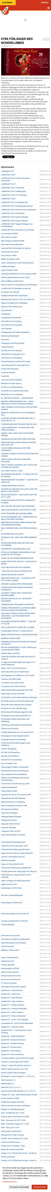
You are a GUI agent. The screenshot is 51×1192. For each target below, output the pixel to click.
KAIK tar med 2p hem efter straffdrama (15, 1106)
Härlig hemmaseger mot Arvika (12, 1102)
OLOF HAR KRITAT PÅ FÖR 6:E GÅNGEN (15, 567)
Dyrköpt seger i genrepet (10, 653)
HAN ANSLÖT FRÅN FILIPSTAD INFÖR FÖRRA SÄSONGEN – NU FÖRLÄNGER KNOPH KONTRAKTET (18, 616)
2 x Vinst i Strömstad (8, 983)
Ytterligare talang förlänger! (11, 817)
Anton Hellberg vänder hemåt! (12, 281)
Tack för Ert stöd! (7, 946)
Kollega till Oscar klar (9, 820)
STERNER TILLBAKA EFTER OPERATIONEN (16, 584)
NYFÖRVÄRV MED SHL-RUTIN (12, 534)
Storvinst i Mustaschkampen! (12, 895)
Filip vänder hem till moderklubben (14, 774)
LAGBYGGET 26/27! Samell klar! (13, 213)
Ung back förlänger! (8, 827)
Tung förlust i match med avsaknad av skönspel (19, 697)
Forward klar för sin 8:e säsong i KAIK (15, 784)
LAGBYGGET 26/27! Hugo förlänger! (14, 221)
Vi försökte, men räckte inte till (12, 683)
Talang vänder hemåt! (9, 791)
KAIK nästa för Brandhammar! (12, 244)
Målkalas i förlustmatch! (10, 950)
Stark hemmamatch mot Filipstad (13, 943)
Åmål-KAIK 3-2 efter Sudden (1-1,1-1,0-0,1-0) (17, 1076)
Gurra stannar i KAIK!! (9, 255)
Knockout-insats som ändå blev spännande (17, 701)
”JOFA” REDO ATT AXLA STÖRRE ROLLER (16, 571)
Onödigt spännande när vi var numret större (17, 732)
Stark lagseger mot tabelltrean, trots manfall (17, 675)
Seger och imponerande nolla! (12, 864)
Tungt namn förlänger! (9, 813)
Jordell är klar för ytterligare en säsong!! (16, 288)
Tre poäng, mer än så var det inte (13, 686)
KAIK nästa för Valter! (9, 237)
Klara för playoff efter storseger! (13, 1073)
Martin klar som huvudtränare (12, 394)
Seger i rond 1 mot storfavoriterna (13, 668)
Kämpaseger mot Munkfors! (11, 903)
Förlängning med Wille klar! (11, 318)
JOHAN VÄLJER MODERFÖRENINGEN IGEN (17, 558)
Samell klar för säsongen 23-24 (12, 354)
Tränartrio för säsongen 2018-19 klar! (15, 1062)
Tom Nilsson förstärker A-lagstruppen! (15, 939)
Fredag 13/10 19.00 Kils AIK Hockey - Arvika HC (18, 1160)
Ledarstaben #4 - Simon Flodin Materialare (17, 1023)
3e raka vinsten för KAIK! (10, 1098)
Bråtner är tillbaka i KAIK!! (10, 259)
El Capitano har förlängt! (10, 292)
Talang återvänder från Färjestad (13, 798)
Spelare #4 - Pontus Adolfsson (12, 1054)
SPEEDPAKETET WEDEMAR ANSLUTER (15, 549)
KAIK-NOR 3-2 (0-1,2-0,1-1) (11, 1087)
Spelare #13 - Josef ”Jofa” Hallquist (14, 1020)
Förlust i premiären (8, 1157)
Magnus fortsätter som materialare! (14, 303)
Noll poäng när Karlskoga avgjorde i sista (16, 712)
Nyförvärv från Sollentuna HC (12, 307)
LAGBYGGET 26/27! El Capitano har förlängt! (17, 230)
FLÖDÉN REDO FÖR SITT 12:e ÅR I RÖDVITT (17, 631)
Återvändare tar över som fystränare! (14, 771)
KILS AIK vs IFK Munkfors (10, 752)
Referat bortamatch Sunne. (11, 976)
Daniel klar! (5, 376)
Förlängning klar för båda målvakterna (15, 332)
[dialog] (25, 1177)
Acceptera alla (40, 1187)
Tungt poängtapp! (8, 925)
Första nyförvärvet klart (9, 369)
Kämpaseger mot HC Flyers (11, 888)
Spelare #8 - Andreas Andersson (13, 1040)
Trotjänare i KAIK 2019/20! (10, 831)
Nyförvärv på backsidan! (10, 336)
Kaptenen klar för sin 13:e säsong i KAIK (16, 795)
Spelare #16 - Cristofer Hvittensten (14, 1009)
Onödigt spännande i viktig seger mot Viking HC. (19, 871)
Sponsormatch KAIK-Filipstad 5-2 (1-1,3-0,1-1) (18, 1091)
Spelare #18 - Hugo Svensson (12, 1001)
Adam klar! (5, 340)
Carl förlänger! (6, 329)
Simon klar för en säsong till (11, 325)
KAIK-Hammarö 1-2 (8, 1080)
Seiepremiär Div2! (7, 961)
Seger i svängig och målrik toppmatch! (15, 881)
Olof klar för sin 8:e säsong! (11, 351)
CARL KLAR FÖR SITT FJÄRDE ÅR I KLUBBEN (17, 627)
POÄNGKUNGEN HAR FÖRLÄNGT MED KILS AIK (19, 424)
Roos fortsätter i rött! (9, 763)
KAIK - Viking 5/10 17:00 (10, 1128)
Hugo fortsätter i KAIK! (9, 270)
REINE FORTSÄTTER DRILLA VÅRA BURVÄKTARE (19, 635)
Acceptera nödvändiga (19, 1187)
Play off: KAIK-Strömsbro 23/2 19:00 (14, 1069)
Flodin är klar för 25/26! (9, 252)
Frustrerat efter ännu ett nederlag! (13, 739)
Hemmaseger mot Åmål (10, 968)
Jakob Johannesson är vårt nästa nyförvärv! (17, 263)
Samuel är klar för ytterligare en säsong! (16, 248)
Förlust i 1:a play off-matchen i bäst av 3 (16, 1065)
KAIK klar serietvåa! (8, 860)
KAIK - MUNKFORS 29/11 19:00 (12, 1113)
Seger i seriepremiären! (9, 957)
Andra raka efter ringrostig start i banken (16, 705)
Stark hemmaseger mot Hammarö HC (15, 914)
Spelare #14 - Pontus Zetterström (13, 1016)
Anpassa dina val (10, 1182)
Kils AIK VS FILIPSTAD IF (10, 756)
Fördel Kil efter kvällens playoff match (15, 849)
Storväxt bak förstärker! (10, 809)
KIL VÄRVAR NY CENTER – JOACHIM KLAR (17, 398)
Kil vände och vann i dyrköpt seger (14, 708)
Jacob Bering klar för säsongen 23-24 (15, 365)
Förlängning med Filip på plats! (12, 343)
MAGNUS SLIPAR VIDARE (10, 638)
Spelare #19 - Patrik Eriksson (11, 998)
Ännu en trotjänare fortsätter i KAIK (14, 806)
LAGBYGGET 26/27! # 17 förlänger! (14, 195)
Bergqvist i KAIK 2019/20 (10, 824)
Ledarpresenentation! (9, 787)
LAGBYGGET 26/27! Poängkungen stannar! (17, 206)
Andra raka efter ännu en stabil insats (15, 672)
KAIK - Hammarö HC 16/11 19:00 (13, 1120)
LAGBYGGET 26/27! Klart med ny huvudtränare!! (18, 210)
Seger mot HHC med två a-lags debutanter (17, 853)
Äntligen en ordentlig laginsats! (12, 1109)
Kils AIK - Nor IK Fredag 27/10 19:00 (14, 1139)
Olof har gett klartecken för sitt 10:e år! (15, 277)
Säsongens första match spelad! (13, 987)
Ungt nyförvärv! (6, 310)
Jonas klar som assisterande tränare (15, 391)
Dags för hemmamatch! (10, 972)
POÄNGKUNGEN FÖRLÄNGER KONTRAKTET (17, 604)
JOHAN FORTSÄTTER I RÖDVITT (13, 486)
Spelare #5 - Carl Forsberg (11, 1051)
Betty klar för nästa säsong (11, 383)
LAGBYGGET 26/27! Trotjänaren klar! (14, 202)
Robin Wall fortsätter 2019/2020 (13, 835)
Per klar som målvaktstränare (12, 387)
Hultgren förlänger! (8, 266)
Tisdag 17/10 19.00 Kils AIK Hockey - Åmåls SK (18, 1153)
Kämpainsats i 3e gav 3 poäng (12, 1135)
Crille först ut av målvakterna (11, 358)
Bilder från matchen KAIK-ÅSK (12, 1149)
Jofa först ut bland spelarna (11, 380)
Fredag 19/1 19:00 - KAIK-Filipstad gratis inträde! (19, 1095)
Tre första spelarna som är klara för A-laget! (17, 1058)
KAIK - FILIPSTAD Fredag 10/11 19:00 (15, 1124)
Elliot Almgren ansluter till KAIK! (12, 241)
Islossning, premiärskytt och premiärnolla (16, 725)
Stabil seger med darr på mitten (13, 694)
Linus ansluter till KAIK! (9, 234)
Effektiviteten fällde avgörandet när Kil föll (17, 690)
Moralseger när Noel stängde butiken (15, 736)
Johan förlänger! (7, 347)
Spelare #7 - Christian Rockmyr (12, 1043)
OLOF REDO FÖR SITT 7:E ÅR (11, 471)
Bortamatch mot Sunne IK (10, 935)
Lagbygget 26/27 (7, 171)
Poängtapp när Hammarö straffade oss (16, 716)
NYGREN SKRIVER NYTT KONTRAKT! (14, 296)
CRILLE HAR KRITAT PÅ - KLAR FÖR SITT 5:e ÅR (18, 510)
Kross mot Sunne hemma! (10, 979)
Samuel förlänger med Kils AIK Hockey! (15, 361)
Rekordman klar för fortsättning (13, 802)
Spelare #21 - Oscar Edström (12, 990)
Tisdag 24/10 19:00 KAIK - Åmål (13, 1146)
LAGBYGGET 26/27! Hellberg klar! (13, 191)
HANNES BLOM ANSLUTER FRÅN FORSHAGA (18, 439)
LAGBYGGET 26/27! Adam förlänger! (14, 217)
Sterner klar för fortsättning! (11, 760)
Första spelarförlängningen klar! (13, 842)
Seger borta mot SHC (9, 884)
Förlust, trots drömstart (9, 729)
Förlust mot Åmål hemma (10, 1142)
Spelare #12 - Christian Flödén (12, 1027)
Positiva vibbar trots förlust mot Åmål (15, 1117)
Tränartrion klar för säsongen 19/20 (14, 846)
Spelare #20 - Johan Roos (11, 994)
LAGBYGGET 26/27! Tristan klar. (12, 188)
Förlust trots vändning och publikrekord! (16, 868)
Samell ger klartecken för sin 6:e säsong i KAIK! (18, 274)
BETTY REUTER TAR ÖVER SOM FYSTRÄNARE (18, 506)
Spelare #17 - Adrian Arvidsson (12, 1005)
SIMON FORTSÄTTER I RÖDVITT (12, 575)
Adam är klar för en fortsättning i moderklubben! (19, 285)
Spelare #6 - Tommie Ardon (11, 1047)
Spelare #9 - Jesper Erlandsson (13, 1036)
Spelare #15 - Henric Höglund (12, 1012)
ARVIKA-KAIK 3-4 (7, 1084)
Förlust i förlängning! (9, 749)
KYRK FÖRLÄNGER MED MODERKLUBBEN (16, 513)
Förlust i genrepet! (8, 965)
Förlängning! (5, 314)
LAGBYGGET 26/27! (8, 175)
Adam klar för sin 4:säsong (11, 321)
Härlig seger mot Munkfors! (11, 1131)
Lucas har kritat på (8, 372)
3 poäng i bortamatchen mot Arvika (14, 921)
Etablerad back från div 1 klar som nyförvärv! (17, 299)
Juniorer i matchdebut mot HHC (13, 857)
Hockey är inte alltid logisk (11, 679)
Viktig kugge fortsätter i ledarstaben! (15, 767)
